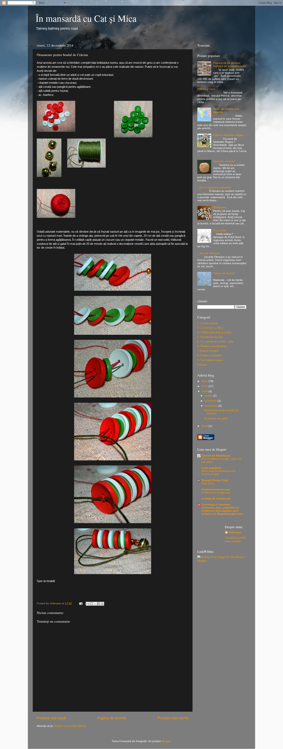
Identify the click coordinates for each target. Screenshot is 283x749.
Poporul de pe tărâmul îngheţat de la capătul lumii (229, 65)
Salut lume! (207, 483)
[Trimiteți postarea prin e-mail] (80, 603)
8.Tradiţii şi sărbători (209, 355)
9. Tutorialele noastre (210, 360)
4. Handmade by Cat (210, 337)
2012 (205, 381)
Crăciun (202, 364)
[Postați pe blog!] (91, 604)
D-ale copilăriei (211, 468)
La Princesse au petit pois (215, 492)
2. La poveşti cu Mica (210, 327)
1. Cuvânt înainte (207, 323)
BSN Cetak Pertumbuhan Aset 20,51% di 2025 (218, 473)
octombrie (211, 400)
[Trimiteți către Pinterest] (102, 604)
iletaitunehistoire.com (215, 489)
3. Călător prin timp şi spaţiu (214, 332)
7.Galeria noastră (208, 350)
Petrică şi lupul (206, 89)
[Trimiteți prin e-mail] (88, 604)
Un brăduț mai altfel (216, 418)
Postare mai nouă (51, 718)
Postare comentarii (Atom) (70, 726)
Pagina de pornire (111, 718)
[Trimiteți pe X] (95, 604)
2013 (205, 386)
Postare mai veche (173, 718)
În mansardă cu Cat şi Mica (86, 18)
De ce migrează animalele (215, 187)
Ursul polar (219, 230)
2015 (205, 426)
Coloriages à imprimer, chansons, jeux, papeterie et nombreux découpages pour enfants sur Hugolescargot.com (222, 509)
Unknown (235, 532)
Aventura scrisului (224, 161)
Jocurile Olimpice (209, 253)
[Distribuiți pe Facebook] (98, 604)
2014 (205, 391)
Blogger (166, 741)
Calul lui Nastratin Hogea (228, 135)
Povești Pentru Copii (214, 480)
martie (209, 395)
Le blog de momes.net (216, 498)
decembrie (211, 405)
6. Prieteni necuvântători (212, 346)
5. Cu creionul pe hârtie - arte (215, 341)
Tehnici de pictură (224, 273)
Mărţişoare (219, 207)
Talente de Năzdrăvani (215, 455)
